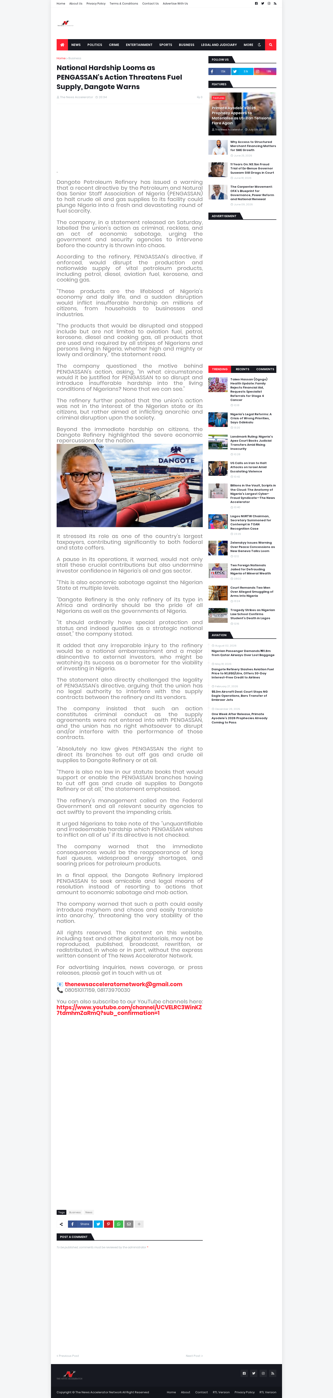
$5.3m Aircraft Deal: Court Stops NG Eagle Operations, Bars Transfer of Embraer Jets (240, 696)
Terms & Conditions (124, 3)
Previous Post (69, 1356)
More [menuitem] (248, 45)
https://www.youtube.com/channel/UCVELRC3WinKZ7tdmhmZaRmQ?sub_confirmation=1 (129, 1010)
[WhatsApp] (118, 1224)
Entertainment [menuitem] (139, 45)
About (185, 1392)
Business (74, 58)
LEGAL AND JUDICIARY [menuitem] (219, 45)
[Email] (128, 1224)
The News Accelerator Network (98, 1392)
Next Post (193, 1356)
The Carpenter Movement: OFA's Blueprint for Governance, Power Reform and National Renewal (252, 193)
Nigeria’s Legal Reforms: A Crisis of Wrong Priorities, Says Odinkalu (251, 418)
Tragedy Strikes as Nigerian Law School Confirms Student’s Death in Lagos (252, 614)
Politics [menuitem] (94, 45)
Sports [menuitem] (165, 45)
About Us (75, 3)
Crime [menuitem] (114, 45)
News (88, 1212)
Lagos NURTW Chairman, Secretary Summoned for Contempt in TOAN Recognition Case (250, 522)
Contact (201, 1392)
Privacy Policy (96, 3)
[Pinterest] (108, 1224)
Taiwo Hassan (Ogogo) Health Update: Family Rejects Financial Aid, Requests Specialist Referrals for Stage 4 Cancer (248, 389)
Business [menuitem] (186, 45)
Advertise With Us (175, 3)
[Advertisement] (193, 23)
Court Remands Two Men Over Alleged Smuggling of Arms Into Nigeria (251, 592)
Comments (265, 369)
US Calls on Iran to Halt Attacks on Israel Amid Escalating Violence (248, 467)
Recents (242, 369)
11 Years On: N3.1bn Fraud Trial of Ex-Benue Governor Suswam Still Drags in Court (252, 168)
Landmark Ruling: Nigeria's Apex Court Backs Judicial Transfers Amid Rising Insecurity (251, 443)
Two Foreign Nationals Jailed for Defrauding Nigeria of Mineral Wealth (250, 569)
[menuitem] (62, 44)
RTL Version (221, 1392)
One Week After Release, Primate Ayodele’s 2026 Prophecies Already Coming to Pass (240, 718)
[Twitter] (98, 1224)
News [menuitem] (76, 45)
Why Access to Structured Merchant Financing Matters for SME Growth (253, 146)
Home (61, 3)
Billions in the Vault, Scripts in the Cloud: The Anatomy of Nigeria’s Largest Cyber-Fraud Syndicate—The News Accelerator (253, 493)
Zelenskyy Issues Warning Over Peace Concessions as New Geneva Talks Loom (252, 547)
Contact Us (150, 3)
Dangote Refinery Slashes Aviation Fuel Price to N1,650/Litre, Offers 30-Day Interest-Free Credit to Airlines (243, 673)
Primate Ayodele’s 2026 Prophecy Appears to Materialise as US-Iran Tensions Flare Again (241, 116)
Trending (220, 369)
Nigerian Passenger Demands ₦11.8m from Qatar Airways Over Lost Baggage (243, 653)
